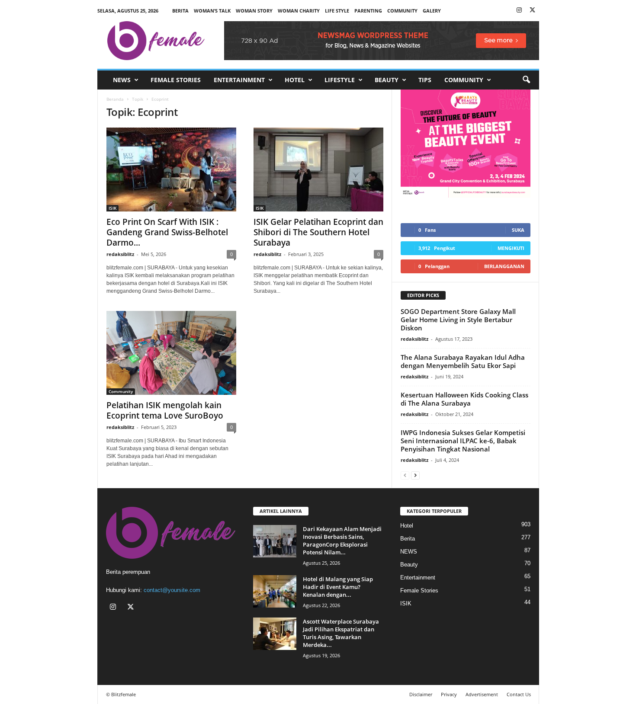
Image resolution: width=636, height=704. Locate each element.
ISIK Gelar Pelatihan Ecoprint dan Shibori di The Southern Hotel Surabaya (318, 232)
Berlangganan (504, 266)
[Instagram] (519, 10)
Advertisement (482, 694)
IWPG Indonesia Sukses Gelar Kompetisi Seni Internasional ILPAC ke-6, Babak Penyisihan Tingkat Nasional (463, 440)
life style (337, 10)
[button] (526, 80)
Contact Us (519, 694)
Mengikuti (511, 248)
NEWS (122, 80)
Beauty (386, 80)
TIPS (424, 80)
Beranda (115, 99)
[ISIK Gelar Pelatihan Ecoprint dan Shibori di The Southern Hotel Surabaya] (318, 169)
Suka (518, 230)
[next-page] (415, 475)
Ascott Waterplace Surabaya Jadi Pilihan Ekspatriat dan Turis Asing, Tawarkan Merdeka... (341, 633)
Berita (180, 10)
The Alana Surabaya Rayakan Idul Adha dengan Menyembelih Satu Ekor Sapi (463, 361)
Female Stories (176, 80)
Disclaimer (420, 694)
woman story (254, 10)
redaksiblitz (120, 254)
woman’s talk (212, 10)
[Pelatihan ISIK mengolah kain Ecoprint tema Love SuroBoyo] (171, 353)
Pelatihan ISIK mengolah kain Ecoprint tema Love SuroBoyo (164, 410)
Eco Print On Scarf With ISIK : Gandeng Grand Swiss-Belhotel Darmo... (167, 232)
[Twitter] (532, 10)
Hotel (295, 80)
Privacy (449, 694)
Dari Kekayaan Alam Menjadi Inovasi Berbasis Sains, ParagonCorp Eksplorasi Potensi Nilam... (342, 540)
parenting (368, 10)
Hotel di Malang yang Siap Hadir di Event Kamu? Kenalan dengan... (338, 586)
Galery (432, 10)
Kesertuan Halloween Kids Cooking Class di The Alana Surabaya (464, 398)
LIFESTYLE (339, 80)
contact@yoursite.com (172, 590)
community (402, 10)
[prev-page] (405, 475)
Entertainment (239, 80)
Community (463, 80)
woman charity (299, 10)
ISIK (112, 208)
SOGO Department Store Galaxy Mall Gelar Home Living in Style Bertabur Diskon (458, 319)
